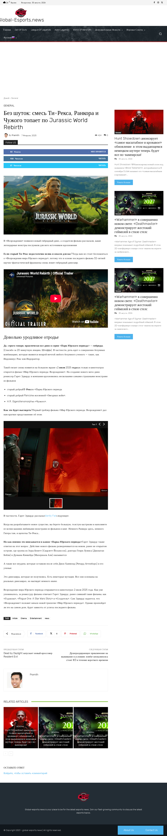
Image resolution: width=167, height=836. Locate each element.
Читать (102, 159)
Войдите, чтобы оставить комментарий (25, 773)
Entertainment (36, 618)
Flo (115, 159)
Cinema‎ (24, 618)
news (47, 618)
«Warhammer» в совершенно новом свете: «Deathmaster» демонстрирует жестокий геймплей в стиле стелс (56, 740)
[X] (162, 3)
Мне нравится (98, 152)
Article (14, 618)
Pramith (15, 135)
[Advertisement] (83, 68)
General (14, 98)
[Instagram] (158, 3)
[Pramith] (6, 135)
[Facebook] (154, 3)
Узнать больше (123, 182)
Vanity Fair (50, 515)
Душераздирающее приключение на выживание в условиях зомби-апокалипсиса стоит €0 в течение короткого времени (84, 657)
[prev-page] (6, 754)
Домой (6, 98)
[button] (160, 34)
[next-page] (11, 754)
